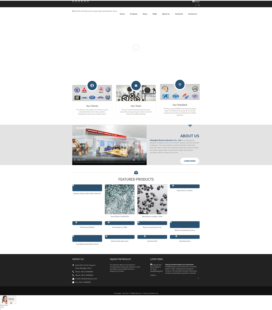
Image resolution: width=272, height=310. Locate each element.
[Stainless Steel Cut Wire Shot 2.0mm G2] (87, 187)
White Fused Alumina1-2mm (185, 230)
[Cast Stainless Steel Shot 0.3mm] (87, 238)
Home (122, 14)
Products (133, 14)
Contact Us (192, 14)
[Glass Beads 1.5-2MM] (120, 223)
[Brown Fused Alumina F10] (152, 223)
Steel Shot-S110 (184, 241)
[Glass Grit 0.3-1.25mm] (184, 186)
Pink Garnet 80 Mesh (87, 227)
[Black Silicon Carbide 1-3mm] (152, 199)
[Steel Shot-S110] (185, 236)
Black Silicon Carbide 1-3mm (152, 216)
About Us (166, 14)
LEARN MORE (190, 161)
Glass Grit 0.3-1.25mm (185, 190)
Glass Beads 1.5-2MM (119, 227)
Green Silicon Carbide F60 (120, 216)
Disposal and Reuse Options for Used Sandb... (179, 265)
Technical (179, 14)
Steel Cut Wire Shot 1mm (119, 241)
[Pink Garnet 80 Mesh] (87, 223)
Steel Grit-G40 (152, 241)
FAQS (155, 14)
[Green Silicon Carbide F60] (120, 199)
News (145, 14)
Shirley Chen (4, 305)
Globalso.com (153, 293)
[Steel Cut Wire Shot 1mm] (120, 236)
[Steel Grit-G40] (152, 236)
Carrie (2, 307)
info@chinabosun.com (89, 279)
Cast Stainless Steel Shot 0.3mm (87, 244)
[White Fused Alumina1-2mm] (185, 224)
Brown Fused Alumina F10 (152, 227)
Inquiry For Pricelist (117, 271)
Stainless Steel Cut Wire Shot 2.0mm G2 (87, 193)
